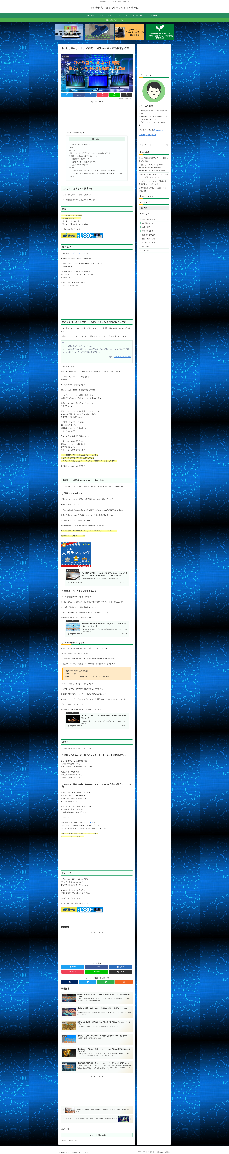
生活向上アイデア (148, 243)
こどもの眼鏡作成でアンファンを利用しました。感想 (153, 159)
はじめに (73, 150)
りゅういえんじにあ (78, 253)
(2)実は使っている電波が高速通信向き (84, 162)
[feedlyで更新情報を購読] (105, 982)
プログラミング (147, 231)
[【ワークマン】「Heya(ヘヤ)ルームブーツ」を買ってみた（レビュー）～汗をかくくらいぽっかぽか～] (129, 32)
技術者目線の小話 (148, 235)
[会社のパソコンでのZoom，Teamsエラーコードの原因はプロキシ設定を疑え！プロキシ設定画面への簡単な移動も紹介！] (69, 32)
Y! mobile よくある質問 (122, 357)
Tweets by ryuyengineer (147, 135)
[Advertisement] (97, 115)
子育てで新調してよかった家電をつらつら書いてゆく (153, 189)
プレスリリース (87, 822)
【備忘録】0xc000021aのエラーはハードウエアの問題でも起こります (154, 176)
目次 (94, 139)
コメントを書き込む (97, 1135)
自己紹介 (145, 246)
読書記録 (145, 250)
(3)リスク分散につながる (80, 164)
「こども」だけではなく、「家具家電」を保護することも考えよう (153, 182)
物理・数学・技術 (148, 239)
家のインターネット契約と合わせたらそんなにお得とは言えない (91, 153)
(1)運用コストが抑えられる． (81, 159)
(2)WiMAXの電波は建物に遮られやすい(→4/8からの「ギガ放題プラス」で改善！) (98, 173)
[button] (167, 145)
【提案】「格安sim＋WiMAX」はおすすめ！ (84, 156)
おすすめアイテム (148, 219)
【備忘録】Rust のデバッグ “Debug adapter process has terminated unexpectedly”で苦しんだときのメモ (152, 167)
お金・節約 (65, 927)
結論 (71, 147)
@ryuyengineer (158, 130)
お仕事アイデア (147, 223)
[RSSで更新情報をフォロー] (124, 982)
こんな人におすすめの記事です (80, 144)
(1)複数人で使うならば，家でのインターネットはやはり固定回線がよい (95, 170)
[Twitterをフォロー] (87, 982)
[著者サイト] (69, 982)
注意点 (72, 167)
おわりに (73, 176)
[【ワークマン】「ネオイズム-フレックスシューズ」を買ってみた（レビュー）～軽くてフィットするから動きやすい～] (99, 32)
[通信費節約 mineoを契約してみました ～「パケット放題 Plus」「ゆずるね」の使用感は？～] (160, 32)
